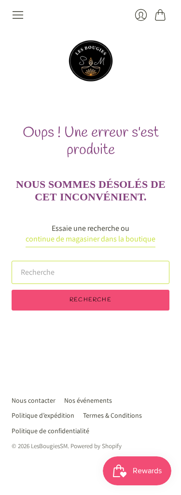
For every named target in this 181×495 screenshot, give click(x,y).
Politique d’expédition (43, 415)
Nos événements (88, 400)
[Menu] (18, 15)
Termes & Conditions (112, 415)
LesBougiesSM (49, 446)
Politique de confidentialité (50, 430)
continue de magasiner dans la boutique (90, 239)
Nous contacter (34, 400)
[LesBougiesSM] (91, 61)
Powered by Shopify (96, 446)
